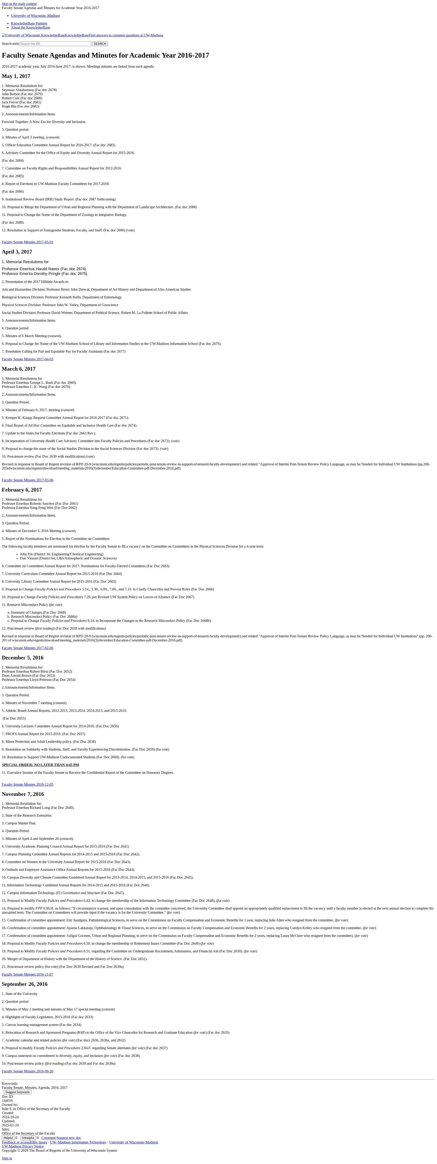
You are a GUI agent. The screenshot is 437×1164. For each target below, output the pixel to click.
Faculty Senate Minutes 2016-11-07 (27, 974)
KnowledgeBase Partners (29, 23)
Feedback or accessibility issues (24, 1142)
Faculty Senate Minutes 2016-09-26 (27, 1071)
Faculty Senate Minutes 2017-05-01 (27, 242)
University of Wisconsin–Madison (133, 1142)
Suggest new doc (68, 1138)
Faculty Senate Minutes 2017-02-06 (27, 648)
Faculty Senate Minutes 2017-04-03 (27, 359)
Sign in (7, 1158)
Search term (10, 44)
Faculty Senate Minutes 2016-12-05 (27, 784)
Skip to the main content (19, 4)
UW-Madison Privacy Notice (23, 1146)
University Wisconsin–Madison (35, 16)
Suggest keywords (17, 1092)
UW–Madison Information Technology (78, 1142)
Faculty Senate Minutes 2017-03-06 (27, 480)
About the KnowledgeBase (30, 27)
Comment (48, 1138)
